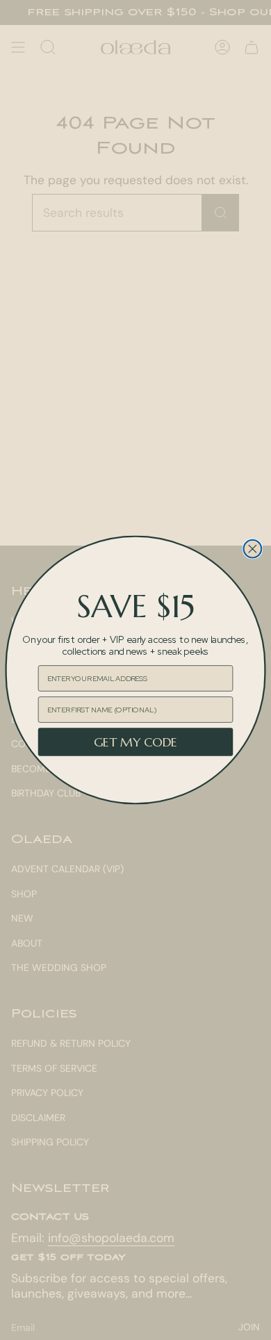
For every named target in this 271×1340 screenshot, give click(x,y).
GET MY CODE (136, 742)
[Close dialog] (252, 549)
